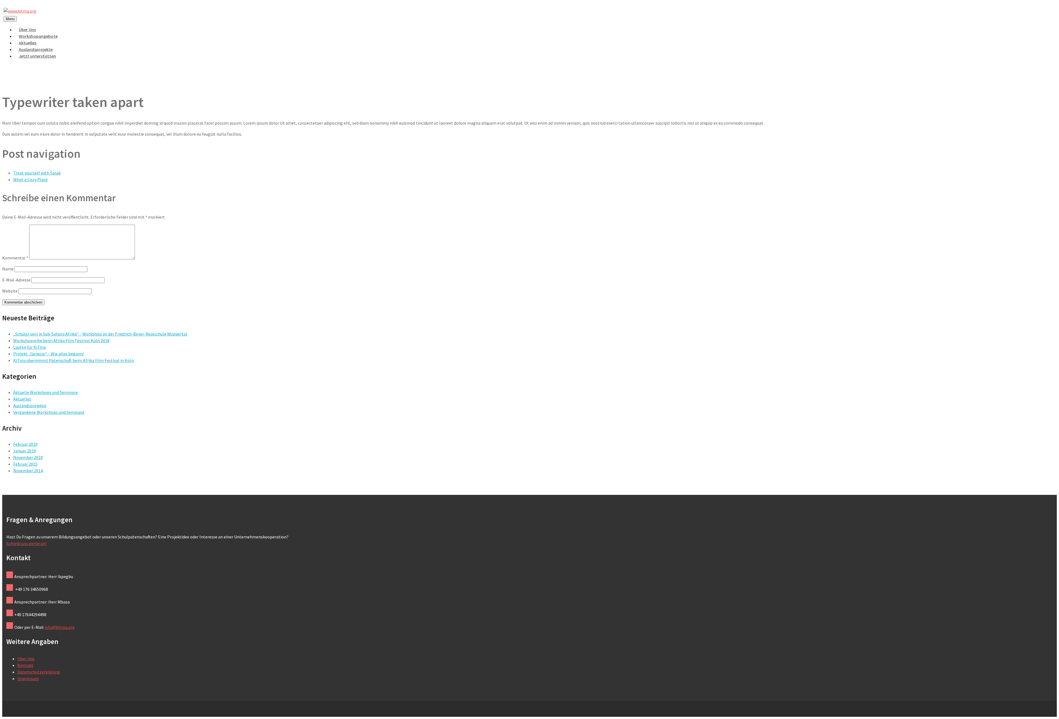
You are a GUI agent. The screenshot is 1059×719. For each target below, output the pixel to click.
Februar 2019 (25, 444)
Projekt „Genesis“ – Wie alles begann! (48, 353)
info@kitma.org (59, 627)
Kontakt (25, 665)
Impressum (28, 678)
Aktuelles (22, 399)
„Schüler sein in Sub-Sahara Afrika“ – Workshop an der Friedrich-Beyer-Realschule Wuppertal (100, 334)
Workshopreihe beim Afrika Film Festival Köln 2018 (61, 340)
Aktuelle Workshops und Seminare (45, 392)
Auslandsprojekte (29, 405)
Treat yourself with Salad (36, 173)
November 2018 (28, 457)
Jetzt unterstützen (37, 56)
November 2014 (28, 470)
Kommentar (15, 258)
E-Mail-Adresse (16, 280)
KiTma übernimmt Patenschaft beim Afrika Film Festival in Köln (73, 360)
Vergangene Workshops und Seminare (48, 412)
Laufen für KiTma (29, 347)
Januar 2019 (24, 451)
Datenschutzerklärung (38, 672)
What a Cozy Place (30, 179)
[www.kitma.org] (20, 11)
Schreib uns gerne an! (26, 543)
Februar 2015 (25, 464)
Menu (10, 19)
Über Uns (25, 658)
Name (8, 269)
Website (10, 291)
